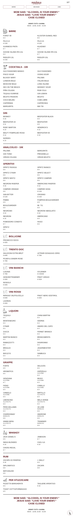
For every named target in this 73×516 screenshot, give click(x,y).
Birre (14, 7)
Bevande (37, 7)
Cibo (59, 7)
